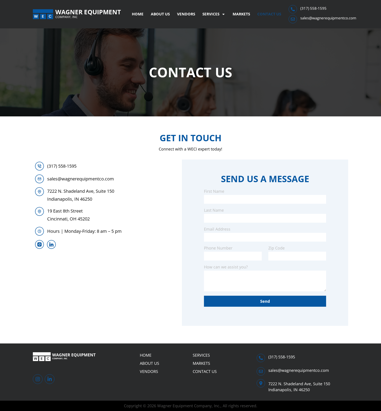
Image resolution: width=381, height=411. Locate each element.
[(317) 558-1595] (293, 9)
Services (210, 14)
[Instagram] (38, 379)
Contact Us (269, 14)
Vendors (186, 14)
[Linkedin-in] (49, 379)
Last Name (214, 210)
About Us (160, 14)
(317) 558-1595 (313, 8)
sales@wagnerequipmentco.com (328, 17)
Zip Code (276, 248)
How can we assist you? (226, 267)
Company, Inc (66, 17)
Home (138, 14)
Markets (241, 14)
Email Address (217, 229)
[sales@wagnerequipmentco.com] (293, 19)
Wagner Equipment (88, 12)
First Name (214, 191)
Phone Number (218, 248)
